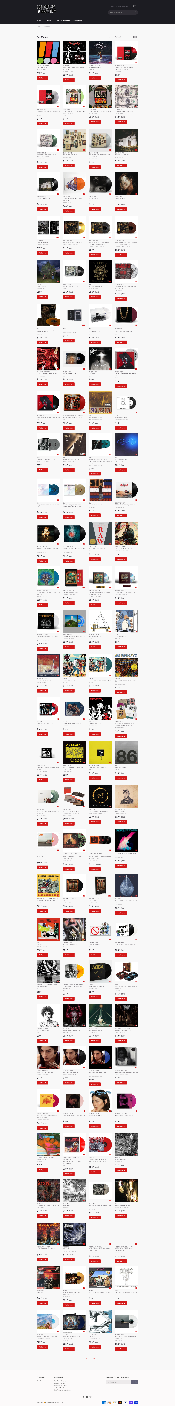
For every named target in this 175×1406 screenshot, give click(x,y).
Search (39, 1381)
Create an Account (123, 6)
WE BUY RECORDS (63, 21)
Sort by (110, 37)
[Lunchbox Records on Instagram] (91, 1397)
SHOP (39, 21)
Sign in (113, 6)
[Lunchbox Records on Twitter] (84, 1397)
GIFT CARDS (77, 21)
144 (93, 1359)
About (49, 21)
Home (38, 26)
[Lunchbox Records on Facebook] (87, 1397)
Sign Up (134, 1382)
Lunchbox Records (52, 1402)
